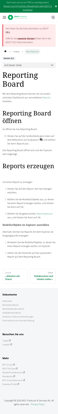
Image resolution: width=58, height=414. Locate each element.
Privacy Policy (38, 404)
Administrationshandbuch (13, 309)
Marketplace (7, 376)
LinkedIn (5, 344)
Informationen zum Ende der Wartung (18, 320)
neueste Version (26, 38)
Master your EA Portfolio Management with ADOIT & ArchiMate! (28, 8)
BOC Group (7, 364)
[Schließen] (56, 6)
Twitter (5, 340)
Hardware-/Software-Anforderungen (17, 316)
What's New (7, 301)
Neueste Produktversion (12, 372)
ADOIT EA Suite (8, 368)
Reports (46, 97)
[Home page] (5, 51)
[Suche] (53, 17)
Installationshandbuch (11, 312)
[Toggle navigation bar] (4, 17)
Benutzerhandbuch (10, 305)
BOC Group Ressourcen (12, 380)
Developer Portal (9, 384)
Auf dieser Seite (13, 65)
